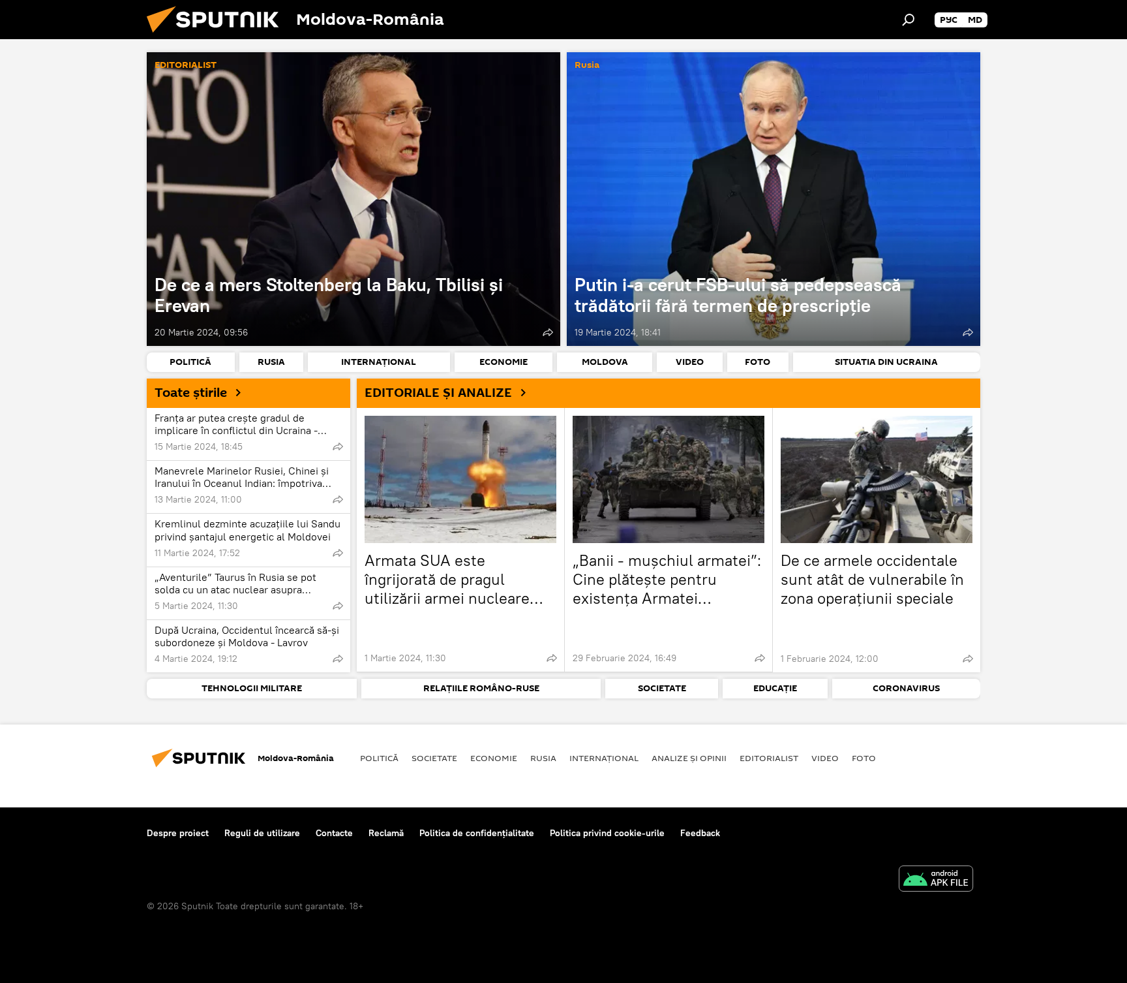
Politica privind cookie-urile (607, 833)
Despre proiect (178, 833)
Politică (379, 758)
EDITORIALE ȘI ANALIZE (438, 393)
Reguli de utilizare (262, 833)
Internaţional (604, 758)
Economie (493, 758)
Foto (864, 758)
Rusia (587, 65)
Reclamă (386, 833)
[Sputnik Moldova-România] (218, 36)
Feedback (700, 833)
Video (825, 758)
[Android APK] (936, 880)
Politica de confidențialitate (476, 833)
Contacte (334, 833)
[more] (547, 332)
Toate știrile (191, 393)
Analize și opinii (689, 758)
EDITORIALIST (186, 65)
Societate (434, 758)
